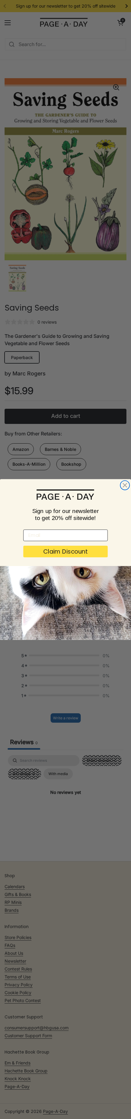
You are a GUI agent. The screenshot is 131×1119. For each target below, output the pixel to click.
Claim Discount (65, 552)
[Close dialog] (125, 485)
